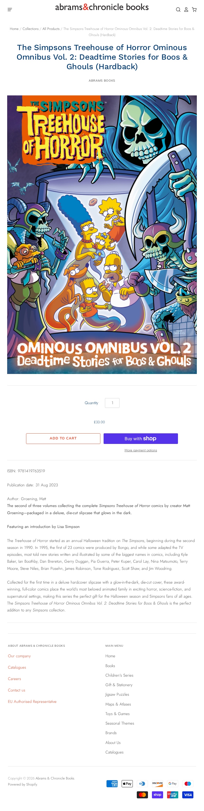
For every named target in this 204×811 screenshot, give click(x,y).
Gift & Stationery (119, 685)
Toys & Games (117, 714)
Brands (111, 733)
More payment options (141, 450)
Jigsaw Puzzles (117, 694)
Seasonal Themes (119, 723)
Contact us (16, 690)
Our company (19, 656)
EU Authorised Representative (32, 701)
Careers (14, 679)
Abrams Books (102, 80)
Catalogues (17, 667)
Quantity (91, 403)
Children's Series (119, 675)
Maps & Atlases (118, 704)
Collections (31, 28)
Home (14, 28)
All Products (51, 28)
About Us (113, 743)
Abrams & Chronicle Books (55, 778)
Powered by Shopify (22, 784)
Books (110, 666)
